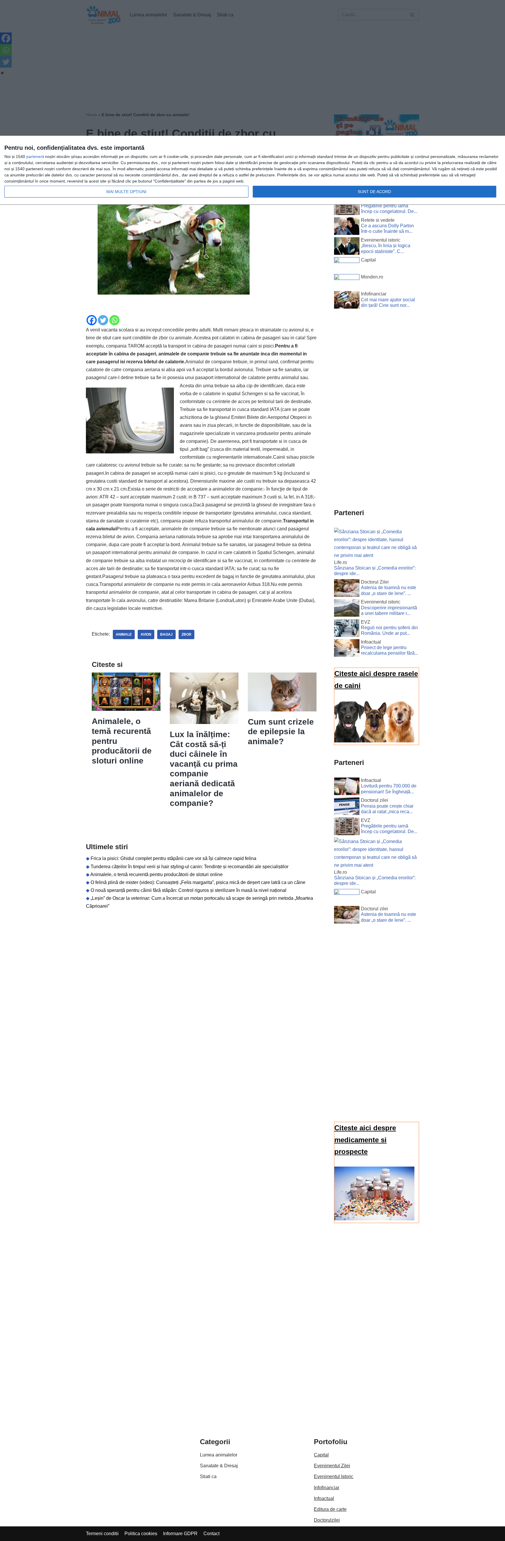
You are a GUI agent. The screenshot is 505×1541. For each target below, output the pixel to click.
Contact (211, 1533)
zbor (186, 634)
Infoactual (324, 1498)
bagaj (166, 634)
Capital (321, 1454)
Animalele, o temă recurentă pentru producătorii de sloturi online (156, 874)
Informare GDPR (180, 1533)
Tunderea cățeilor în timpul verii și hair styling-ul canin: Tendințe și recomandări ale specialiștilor (189, 866)
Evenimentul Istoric (333, 1476)
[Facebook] (92, 320)
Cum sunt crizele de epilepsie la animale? (281, 731)
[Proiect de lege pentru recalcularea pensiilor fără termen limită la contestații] (346, 649)
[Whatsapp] (114, 320)
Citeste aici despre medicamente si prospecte (365, 1140)
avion (146, 634)
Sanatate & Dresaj (219, 1465)
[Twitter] (103, 320)
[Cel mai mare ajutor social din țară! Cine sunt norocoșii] (346, 301)
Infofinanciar (326, 1487)
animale (124, 634)
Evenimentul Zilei (332, 1465)
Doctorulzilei (327, 1520)
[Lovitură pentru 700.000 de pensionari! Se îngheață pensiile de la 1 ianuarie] (346, 787)
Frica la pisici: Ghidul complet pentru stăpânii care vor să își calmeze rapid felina (173, 858)
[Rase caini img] (374, 740)
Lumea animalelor (218, 1454)
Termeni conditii (102, 1533)
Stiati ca (208, 1476)
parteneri (34, 156)
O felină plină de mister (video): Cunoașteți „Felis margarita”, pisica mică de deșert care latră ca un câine (198, 882)
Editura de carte (330, 1509)
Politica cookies (140, 1533)
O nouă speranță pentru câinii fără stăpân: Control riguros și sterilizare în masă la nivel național (188, 890)
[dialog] (252, 170)
